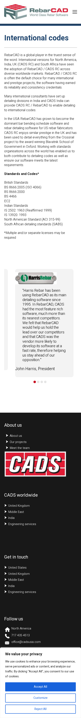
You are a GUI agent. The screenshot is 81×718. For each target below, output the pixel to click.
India (11, 518)
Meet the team (20, 448)
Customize (40, 698)
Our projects (18, 442)
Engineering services (22, 524)
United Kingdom (19, 506)
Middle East (16, 512)
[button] (74, 12)
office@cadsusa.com (26, 642)
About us (16, 436)
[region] (40, 682)
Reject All (40, 709)
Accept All (40, 687)
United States (17, 568)
